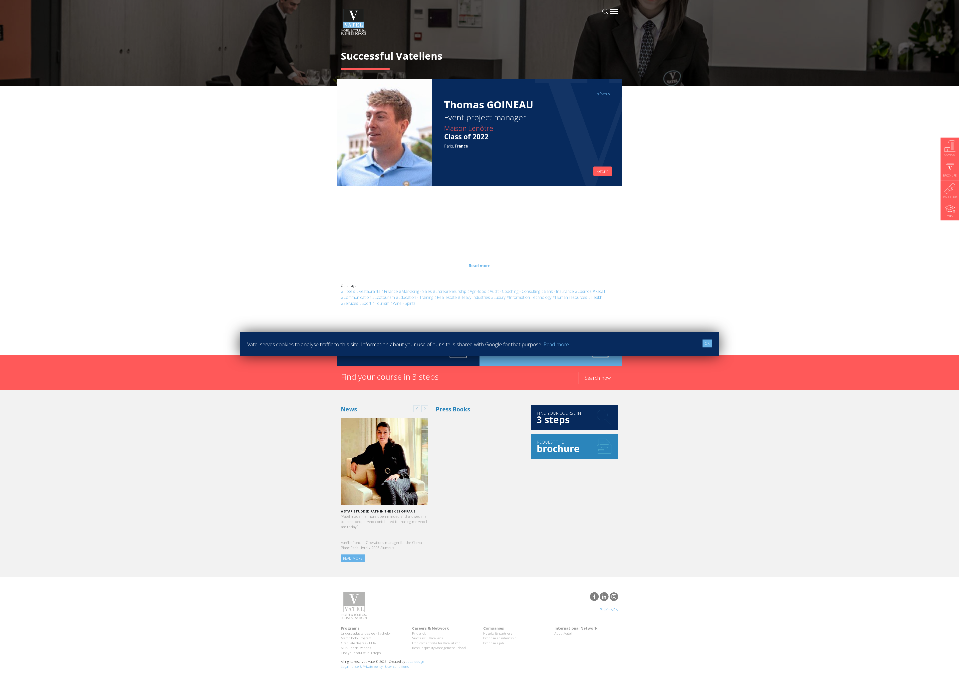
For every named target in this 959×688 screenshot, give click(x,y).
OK (707, 343)
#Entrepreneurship (449, 291)
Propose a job (493, 643)
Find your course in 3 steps (361, 653)
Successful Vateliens (427, 638)
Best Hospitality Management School (439, 648)
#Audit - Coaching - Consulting (513, 291)
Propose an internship (499, 638)
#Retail (599, 291)
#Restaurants (368, 291)
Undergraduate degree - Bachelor (366, 633)
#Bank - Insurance (557, 291)
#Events (603, 93)
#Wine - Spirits (403, 303)
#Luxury (498, 297)
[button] (417, 408)
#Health (595, 297)
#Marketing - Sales (415, 291)
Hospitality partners (497, 633)
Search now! (598, 377)
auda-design (415, 661)
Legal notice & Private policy (362, 666)
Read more (479, 265)
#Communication (356, 297)
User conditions (397, 666)
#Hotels (348, 291)
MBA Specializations (356, 648)
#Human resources (569, 297)
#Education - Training (414, 297)
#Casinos (583, 291)
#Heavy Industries (474, 297)
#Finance (389, 291)
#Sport (365, 303)
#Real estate (445, 297)
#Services (349, 303)
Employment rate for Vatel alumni (436, 643)
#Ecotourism (383, 297)
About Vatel (563, 633)
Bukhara (609, 610)
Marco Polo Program (356, 638)
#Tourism (380, 303)
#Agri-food (476, 291)
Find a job (419, 633)
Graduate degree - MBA (358, 643)
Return (603, 171)
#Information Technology (528, 297)
